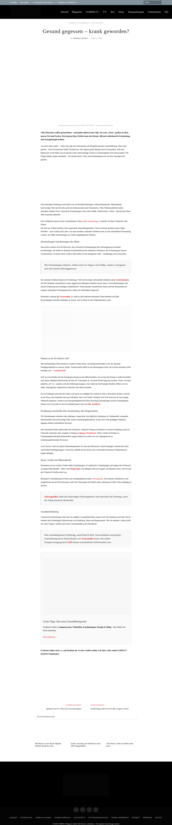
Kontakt (13, 2)
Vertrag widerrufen (120, 817)
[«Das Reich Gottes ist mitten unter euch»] (121, 731)
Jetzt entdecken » (50, 637)
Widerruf (136, 817)
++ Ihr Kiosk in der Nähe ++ (43, 2)
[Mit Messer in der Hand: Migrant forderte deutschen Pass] (50, 731)
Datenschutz (79, 817)
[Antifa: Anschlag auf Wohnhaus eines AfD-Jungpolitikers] (86, 731)
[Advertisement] (86, 182)
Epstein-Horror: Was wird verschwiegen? (64, 708)
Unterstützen (154, 12)
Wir (166, 12)
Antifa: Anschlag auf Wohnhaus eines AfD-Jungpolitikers (85, 744)
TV (104, 12)
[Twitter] (14, 140)
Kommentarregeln (63, 817)
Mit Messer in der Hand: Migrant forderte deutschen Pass (48, 744)
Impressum (147, 817)
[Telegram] (14, 134)
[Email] (14, 146)
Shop (121, 12)
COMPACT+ (92, 12)
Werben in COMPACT (67, 2)
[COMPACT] (26, 12)
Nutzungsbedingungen (98, 817)
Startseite (72, 23)
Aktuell (64, 12)
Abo (112, 12)
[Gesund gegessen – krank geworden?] (86, 121)
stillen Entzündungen (90, 221)
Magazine (77, 12)
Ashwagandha (97, 479)
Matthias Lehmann (81, 38)
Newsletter (24, 2)
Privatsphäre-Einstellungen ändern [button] (107, 824)
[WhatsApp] (14, 153)
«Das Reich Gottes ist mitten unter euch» (119, 744)
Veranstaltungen (136, 12)
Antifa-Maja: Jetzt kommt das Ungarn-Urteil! (110, 708)
